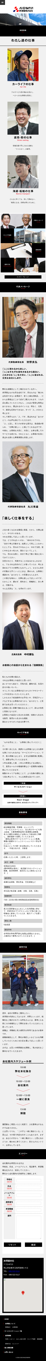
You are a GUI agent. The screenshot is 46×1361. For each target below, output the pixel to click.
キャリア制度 (31, 1339)
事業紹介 (8, 1327)
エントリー (15, 1344)
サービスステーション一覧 (13, 1331)
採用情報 (8, 1335)
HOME (6, 1319)
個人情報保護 (8, 1348)
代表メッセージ (10, 1339)
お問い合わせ (8, 1352)
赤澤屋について (10, 1323)
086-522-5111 (14, 1271)
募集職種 (39, 1339)
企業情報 (15, 1327)
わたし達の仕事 (21, 1339)
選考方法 (8, 1344)
